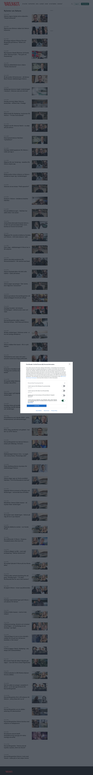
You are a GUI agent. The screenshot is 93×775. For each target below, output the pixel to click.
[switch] (63, 386)
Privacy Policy (54, 410)
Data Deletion (39, 410)
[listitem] (46, 383)
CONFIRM (36, 405)
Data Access (46, 410)
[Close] (70, 364)
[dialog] (46, 387)
